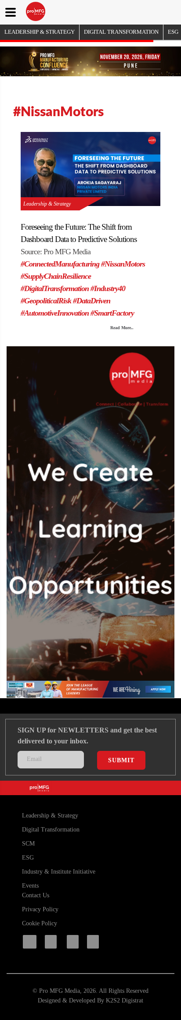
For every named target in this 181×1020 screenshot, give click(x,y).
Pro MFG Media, (60, 991)
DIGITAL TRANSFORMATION (121, 32)
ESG (173, 32)
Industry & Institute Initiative (58, 871)
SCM (28, 843)
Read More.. (122, 327)
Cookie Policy (39, 923)
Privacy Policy (40, 909)
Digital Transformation (51, 829)
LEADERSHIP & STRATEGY (39, 32)
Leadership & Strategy (47, 204)
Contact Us (35, 895)
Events (30, 885)
